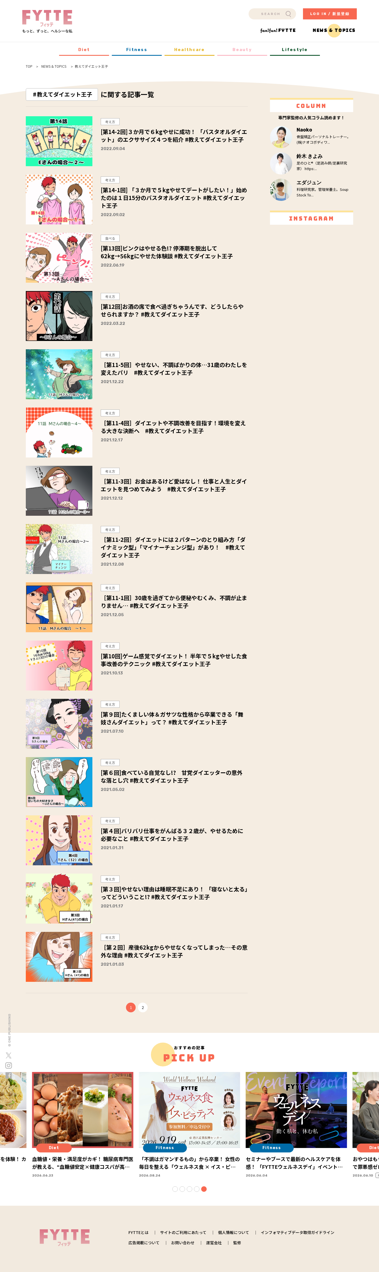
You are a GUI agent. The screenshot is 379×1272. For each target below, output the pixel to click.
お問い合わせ (182, 1242)
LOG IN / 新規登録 (330, 14)
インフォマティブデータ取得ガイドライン (297, 1232)
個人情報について (233, 1232)
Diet (84, 49)
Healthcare (189, 49)
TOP (29, 66)
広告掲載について (144, 1242)
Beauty (242, 49)
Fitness (136, 49)
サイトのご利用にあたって (183, 1232)
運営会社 (214, 1242)
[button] (175, 1189)
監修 (237, 1242)
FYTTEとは (138, 1232)
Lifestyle (295, 49)
